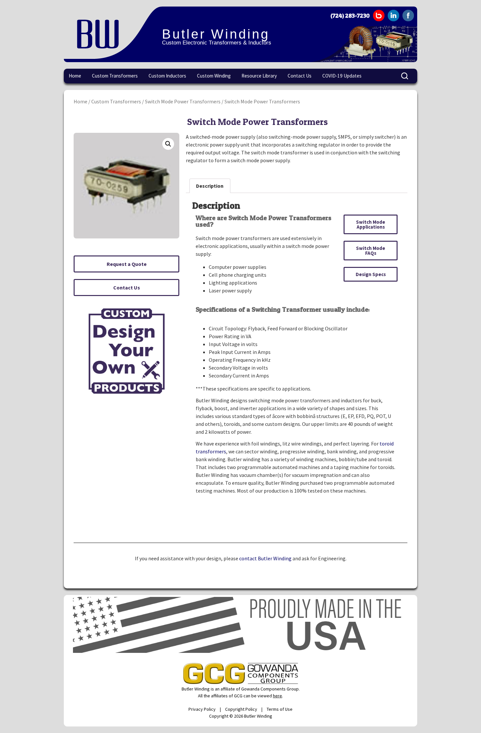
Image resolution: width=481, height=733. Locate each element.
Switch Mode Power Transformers (183, 101)
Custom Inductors (167, 76)
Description (209, 186)
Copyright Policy (241, 709)
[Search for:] (405, 76)
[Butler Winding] (113, 33)
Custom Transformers (115, 76)
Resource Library (259, 76)
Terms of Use (280, 709)
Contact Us (300, 76)
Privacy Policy (202, 709)
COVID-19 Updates (342, 76)
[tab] (209, 186)
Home (75, 76)
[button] (126, 263)
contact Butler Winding (265, 558)
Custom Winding (214, 76)
